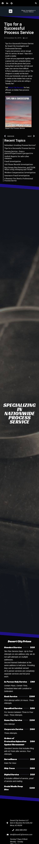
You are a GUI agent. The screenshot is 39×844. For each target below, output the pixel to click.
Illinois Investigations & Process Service (28, 11)
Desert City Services (15, 87)
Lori (26, 38)
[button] (35, 3)
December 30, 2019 (13, 38)
